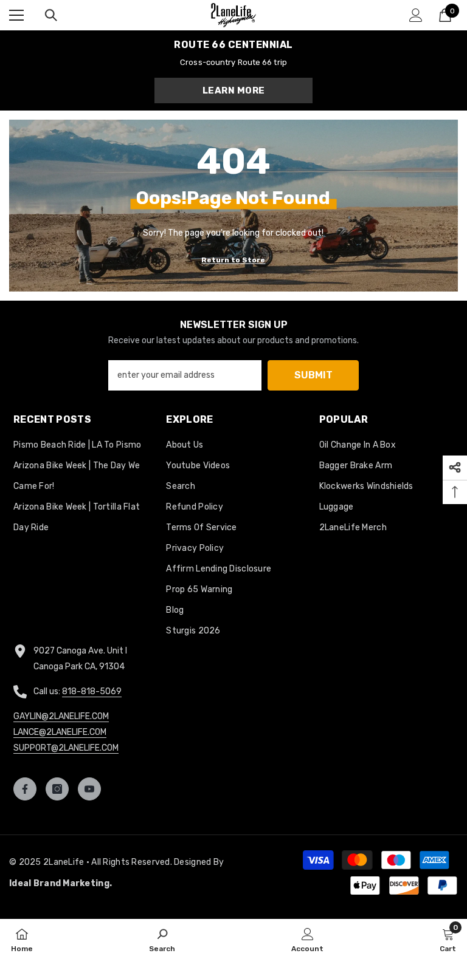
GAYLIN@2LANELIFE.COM (61, 716)
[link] (162, 939)
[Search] (51, 15)
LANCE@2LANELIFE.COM (59, 732)
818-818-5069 (92, 691)
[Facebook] (24, 788)
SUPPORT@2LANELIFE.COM (66, 748)
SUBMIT (313, 375)
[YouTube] (89, 788)
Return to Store (233, 260)
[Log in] (416, 15)
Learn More (233, 90)
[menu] (16, 15)
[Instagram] (57, 788)
